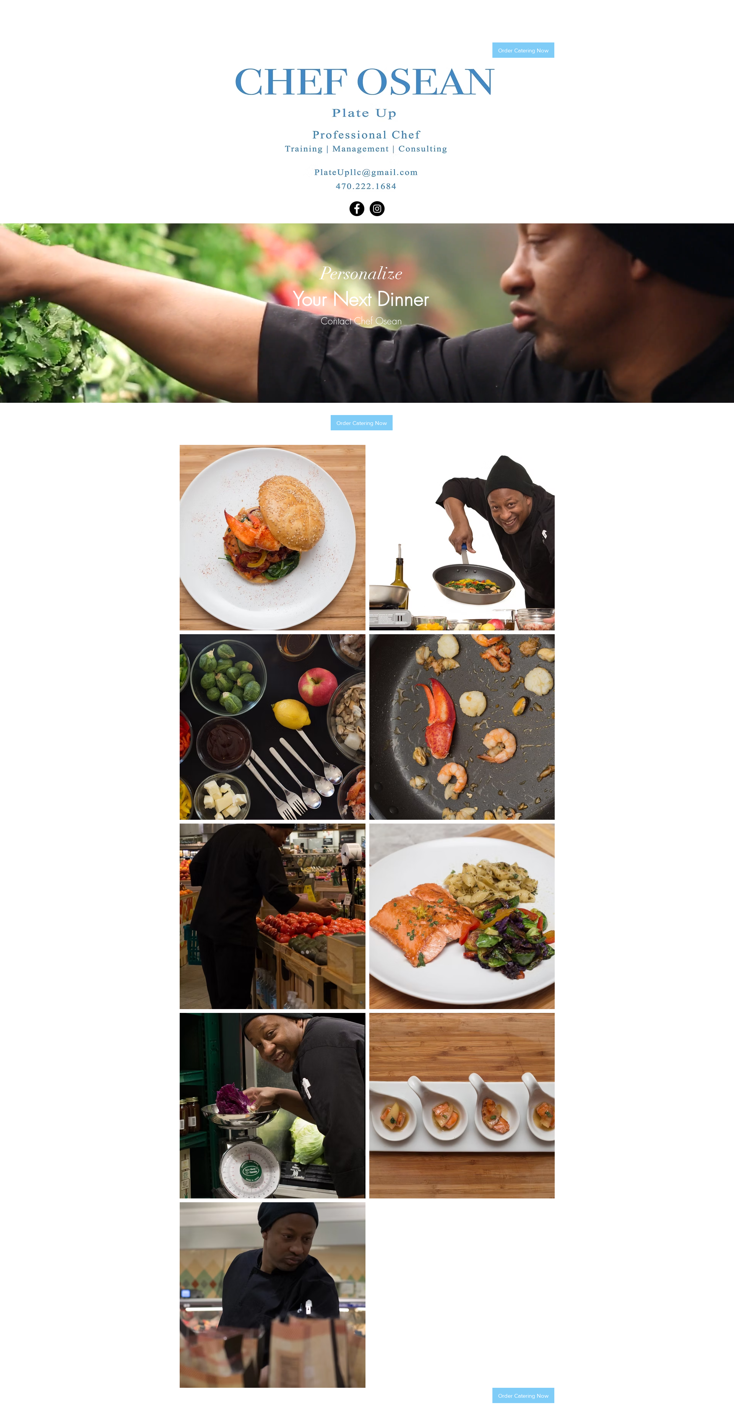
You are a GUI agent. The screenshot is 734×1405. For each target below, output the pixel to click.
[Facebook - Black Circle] (356, 208)
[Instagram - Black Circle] (377, 208)
